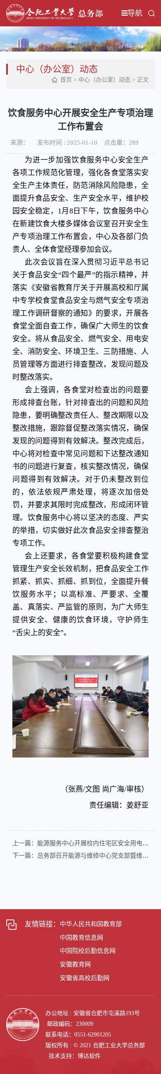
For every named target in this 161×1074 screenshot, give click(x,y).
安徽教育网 (75, 964)
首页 (66, 80)
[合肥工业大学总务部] (54, 12)
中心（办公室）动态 (104, 80)
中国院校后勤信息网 (88, 950)
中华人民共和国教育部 (91, 924)
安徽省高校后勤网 (84, 978)
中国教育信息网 (81, 937)
